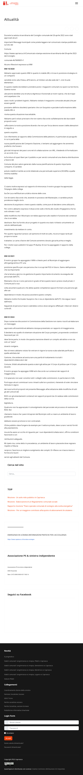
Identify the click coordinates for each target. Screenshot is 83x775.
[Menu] (76, 3)
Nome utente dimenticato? (13, 743)
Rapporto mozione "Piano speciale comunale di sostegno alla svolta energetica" (40, 506)
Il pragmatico (9, 657)
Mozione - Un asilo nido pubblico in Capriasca (26, 497)
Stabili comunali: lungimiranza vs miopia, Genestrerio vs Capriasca (28, 666)
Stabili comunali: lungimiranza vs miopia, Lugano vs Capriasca (27, 674)
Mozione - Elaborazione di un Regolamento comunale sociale (32, 502)
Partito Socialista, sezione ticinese (16, 706)
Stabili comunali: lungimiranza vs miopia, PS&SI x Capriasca (26, 661)
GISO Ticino (8, 698)
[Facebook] (66, 28)
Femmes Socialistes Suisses (14, 694)
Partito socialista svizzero (13, 702)
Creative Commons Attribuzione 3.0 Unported (48, 769)
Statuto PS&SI (9, 679)
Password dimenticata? (12, 747)
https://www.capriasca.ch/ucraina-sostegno (21, 539)
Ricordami (10, 733)
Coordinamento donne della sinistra (17, 690)
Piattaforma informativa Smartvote (16, 710)
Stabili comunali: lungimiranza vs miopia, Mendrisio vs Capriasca (28, 670)
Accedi (8, 738)
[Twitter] (72, 28)
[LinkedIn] (77, 28)
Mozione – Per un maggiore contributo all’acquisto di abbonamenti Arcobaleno (40, 510)
